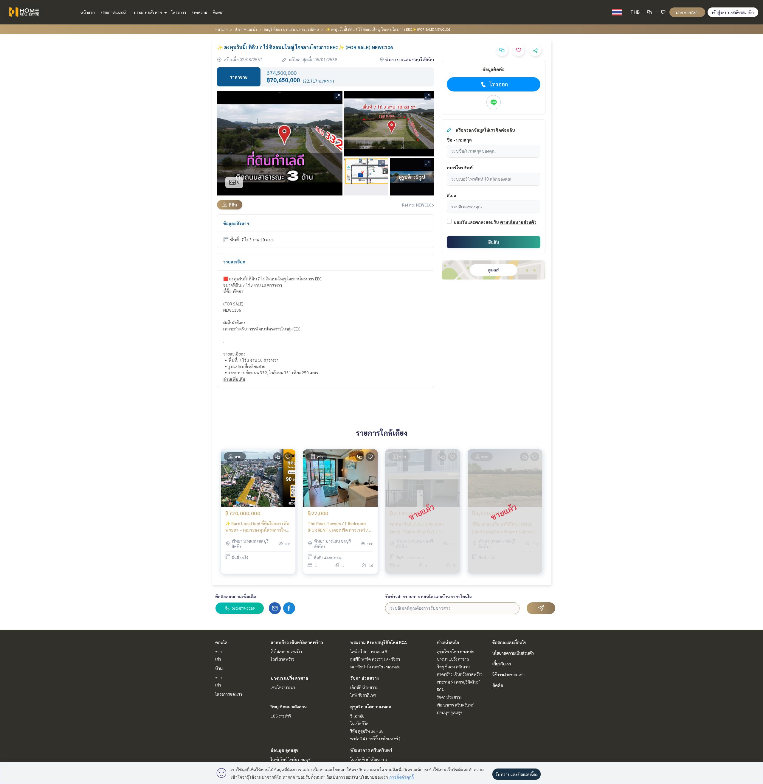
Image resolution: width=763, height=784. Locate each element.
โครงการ (178, 12)
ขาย (218, 651)
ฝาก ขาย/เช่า (687, 12)
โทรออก (499, 84)
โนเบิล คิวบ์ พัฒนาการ (368, 759)
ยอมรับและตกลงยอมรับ (476, 222)
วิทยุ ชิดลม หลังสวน (289, 706)
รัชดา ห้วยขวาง (364, 678)
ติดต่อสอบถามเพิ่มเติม (235, 596)
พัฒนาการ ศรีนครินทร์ (371, 750)
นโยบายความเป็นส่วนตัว (513, 653)
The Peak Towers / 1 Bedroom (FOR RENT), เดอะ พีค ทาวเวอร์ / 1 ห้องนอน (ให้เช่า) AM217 (339, 527)
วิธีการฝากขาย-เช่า (508, 674)
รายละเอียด (234, 261)
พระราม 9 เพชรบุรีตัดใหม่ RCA (378, 642)
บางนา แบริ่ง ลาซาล (289, 678)
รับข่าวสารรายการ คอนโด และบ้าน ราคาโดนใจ (428, 596)
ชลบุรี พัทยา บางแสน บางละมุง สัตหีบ (291, 29)
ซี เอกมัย (357, 715)
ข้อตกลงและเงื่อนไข (509, 642)
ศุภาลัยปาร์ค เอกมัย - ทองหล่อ (375, 666)
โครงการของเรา (228, 694)
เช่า (218, 659)
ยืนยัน (493, 242)
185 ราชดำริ (281, 715)
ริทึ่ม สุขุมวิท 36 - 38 (367, 731)
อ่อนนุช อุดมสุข (285, 750)
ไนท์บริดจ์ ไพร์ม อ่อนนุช (291, 759)
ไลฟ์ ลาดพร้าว (282, 659)
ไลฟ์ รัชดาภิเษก (363, 695)
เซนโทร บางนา (283, 687)
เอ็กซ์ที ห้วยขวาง (364, 687)
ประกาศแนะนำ (114, 12)
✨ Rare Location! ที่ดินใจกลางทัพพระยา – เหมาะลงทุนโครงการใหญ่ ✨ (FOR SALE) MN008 (257, 527)
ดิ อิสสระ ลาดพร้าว (286, 651)
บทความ (199, 12)
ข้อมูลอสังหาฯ (236, 223)
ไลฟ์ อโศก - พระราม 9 (368, 651)
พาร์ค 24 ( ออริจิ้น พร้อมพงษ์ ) (375, 738)
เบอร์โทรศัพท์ (460, 167)
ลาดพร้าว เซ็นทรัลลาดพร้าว (297, 642)
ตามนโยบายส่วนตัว (518, 222)
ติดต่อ (218, 12)
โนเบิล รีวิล (359, 723)
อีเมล (451, 195)
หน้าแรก (87, 12)
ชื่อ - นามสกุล (459, 139)
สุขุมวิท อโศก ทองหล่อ (370, 706)
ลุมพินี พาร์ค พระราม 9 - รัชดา (375, 659)
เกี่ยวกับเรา (501, 663)
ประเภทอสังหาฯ (148, 12)
